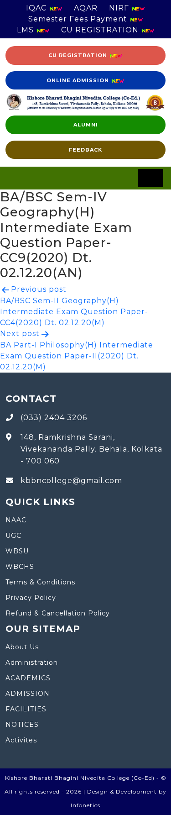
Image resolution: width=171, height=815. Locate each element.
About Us (22, 647)
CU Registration (78, 55)
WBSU (17, 551)
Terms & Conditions (40, 582)
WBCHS (19, 567)
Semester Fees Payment (79, 19)
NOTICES (22, 724)
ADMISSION (27, 693)
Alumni (85, 124)
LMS (26, 30)
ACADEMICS (28, 678)
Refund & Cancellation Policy (57, 613)
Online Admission (79, 80)
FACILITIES (26, 709)
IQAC (37, 8)
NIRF (120, 8)
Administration (31, 662)
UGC (13, 535)
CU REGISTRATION (101, 30)
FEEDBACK (85, 150)
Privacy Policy (30, 598)
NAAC (15, 520)
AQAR (86, 8)
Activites (21, 740)
